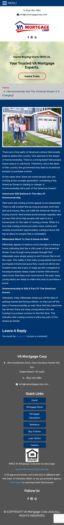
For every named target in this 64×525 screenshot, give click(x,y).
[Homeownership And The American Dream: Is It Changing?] (32, 128)
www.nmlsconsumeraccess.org (32, 469)
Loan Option (34, 438)
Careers (35, 445)
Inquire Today (32, 76)
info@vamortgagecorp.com (33, 14)
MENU (12, 3)
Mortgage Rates (34, 407)
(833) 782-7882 (33, 10)
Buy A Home (34, 431)
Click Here (15, 482)
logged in (21, 336)
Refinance (35, 424)
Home (5, 87)
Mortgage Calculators (34, 416)
